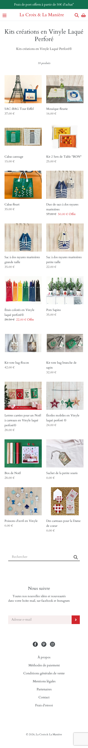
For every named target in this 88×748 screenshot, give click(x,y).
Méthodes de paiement (44, 665)
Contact (44, 697)
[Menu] (4, 14)
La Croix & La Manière (41, 15)
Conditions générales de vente (44, 673)
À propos (44, 657)
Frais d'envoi (44, 705)
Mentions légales (44, 681)
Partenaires (44, 689)
